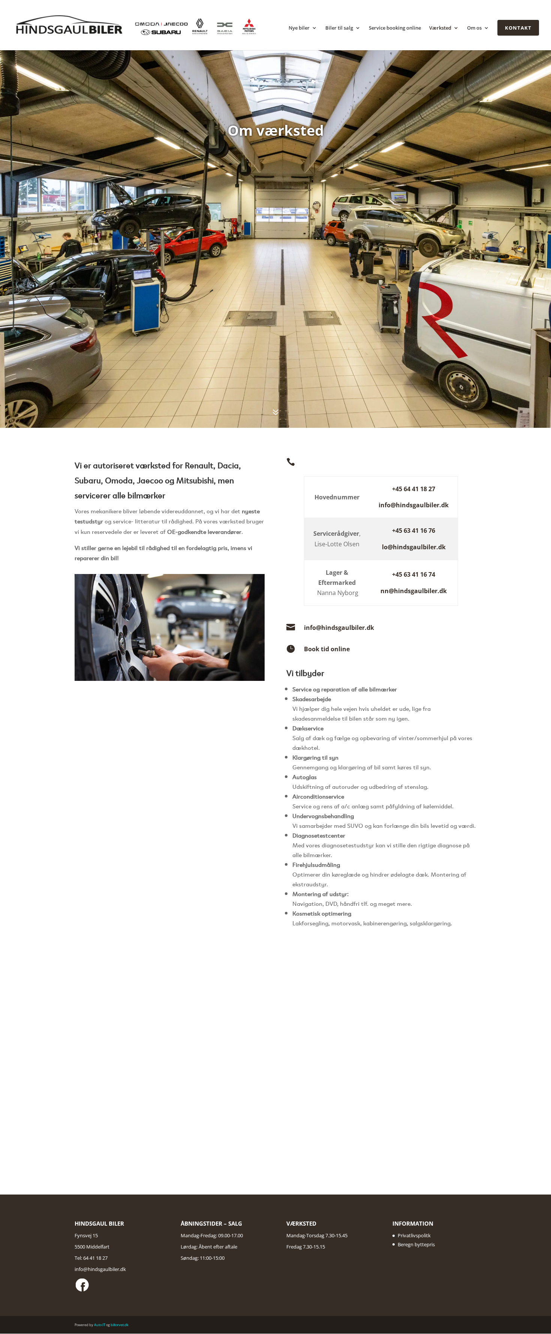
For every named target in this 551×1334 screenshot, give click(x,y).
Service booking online (395, 28)
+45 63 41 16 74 (413, 574)
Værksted (440, 28)
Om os (474, 28)
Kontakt (518, 27)
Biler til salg (339, 28)
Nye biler (299, 28)
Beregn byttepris (416, 1244)
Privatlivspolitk (414, 1235)
